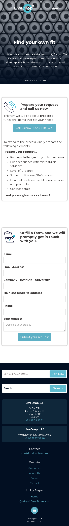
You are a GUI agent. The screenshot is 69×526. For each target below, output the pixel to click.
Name (8, 254)
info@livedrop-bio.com (34, 453)
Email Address (14, 267)
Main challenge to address (23, 292)
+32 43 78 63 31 (35, 420)
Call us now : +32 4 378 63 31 (34, 128)
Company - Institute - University (27, 280)
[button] (55, 8)
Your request (13, 318)
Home (25, 80)
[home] (23, 8)
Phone (8, 305)
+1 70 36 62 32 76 (35, 438)
